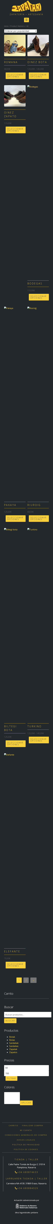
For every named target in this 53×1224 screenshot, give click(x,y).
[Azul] (12, 1099)
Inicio (6, 26)
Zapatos (13, 1052)
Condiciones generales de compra (26, 1135)
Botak (12, 1036)
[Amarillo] (12, 1096)
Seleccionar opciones (15, 75)
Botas (12, 1040)
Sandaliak (14, 1043)
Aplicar (26, 1103)
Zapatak (13, 1049)
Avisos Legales (26, 1140)
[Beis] (12, 1102)
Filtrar (11, 1078)
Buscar (10, 1020)
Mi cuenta (26, 1130)
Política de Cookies (26, 1149)
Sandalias (13, 1046)
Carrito (13, 1125)
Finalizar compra (32, 1125)
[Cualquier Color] (12, 1093)
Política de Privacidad (26, 1144)
